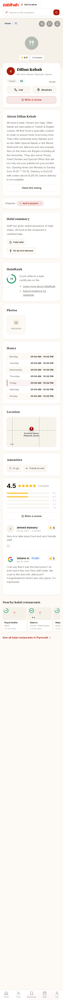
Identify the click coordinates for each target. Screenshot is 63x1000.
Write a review (33, 99)
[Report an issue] (50, 24)
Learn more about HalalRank (39, 286)
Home (8, 23)
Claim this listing (31, 187)
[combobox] (30, 12)
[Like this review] (8, 546)
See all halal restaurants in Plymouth (25, 637)
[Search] (56, 12)
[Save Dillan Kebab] (57, 24)
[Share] (42, 24)
